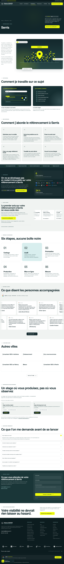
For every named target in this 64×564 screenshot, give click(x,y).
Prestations (33, 3)
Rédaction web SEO (30, 532)
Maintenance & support (31, 538)
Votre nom (37, 475)
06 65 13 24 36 (4, 488)
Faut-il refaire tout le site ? (7, 435)
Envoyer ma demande (48, 494)
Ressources (39, 3)
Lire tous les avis (32, 333)
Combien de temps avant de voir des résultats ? (11, 450)
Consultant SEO (29, 527)
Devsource (27, 562)
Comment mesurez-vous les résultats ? (9, 443)
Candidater (6, 412)
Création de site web (30, 524)
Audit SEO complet (30, 530)
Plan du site (55, 532)
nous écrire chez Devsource (23, 418)
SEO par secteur (29, 529)
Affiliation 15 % (55, 529)
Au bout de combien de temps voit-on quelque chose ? (12, 454)
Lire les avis (58, 557)
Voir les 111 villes (32, 375)
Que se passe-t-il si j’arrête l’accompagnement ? (11, 462)
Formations (42, 532)
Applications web (30, 535)
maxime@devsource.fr (5, 486)
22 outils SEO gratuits (43, 533)
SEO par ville (6, 20)
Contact (54, 530)
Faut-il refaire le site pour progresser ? (9, 458)
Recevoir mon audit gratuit (52, 26)
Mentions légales (55, 533)
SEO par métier (42, 530)
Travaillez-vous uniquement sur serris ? (9, 465)
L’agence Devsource (56, 538)
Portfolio (45, 3)
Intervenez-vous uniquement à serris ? (9, 446)
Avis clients (55, 527)
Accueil (21, 3)
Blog (49, 3)
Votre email (37, 480)
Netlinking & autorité (30, 533)
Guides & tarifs (42, 535)
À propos (54, 524)
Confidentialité (55, 535)
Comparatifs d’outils (43, 527)
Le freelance (26, 3)
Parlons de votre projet (57, 3)
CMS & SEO (42, 529)
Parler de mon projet (21, 190)
